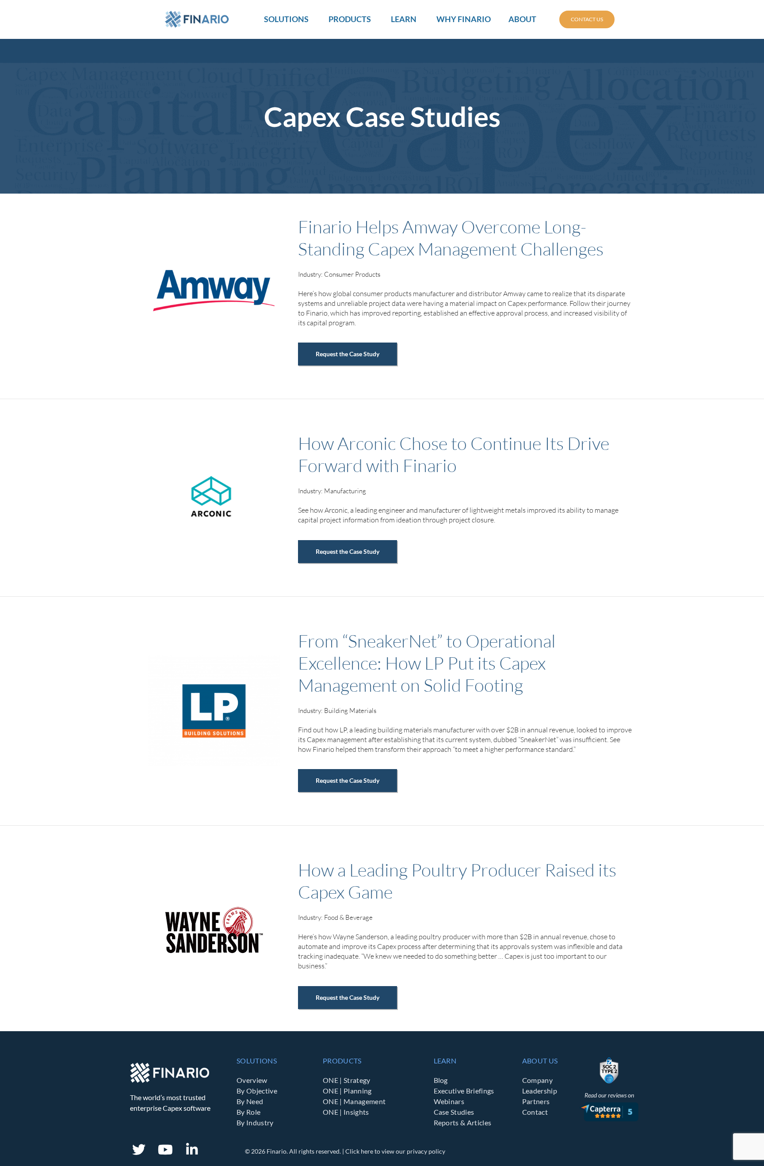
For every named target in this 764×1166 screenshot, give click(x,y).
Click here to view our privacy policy (395, 1151)
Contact (535, 1112)
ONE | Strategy (346, 1080)
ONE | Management (354, 1101)
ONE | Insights (346, 1112)
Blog (441, 1080)
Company (537, 1080)
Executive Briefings (464, 1090)
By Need (250, 1101)
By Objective (257, 1090)
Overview (252, 1080)
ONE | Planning (347, 1090)
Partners (536, 1101)
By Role (248, 1112)
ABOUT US (540, 1060)
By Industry (255, 1122)
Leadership (539, 1090)
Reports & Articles (463, 1122)
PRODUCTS (342, 1060)
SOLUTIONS (257, 1060)
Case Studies (454, 1112)
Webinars (449, 1101)
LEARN (445, 1060)
